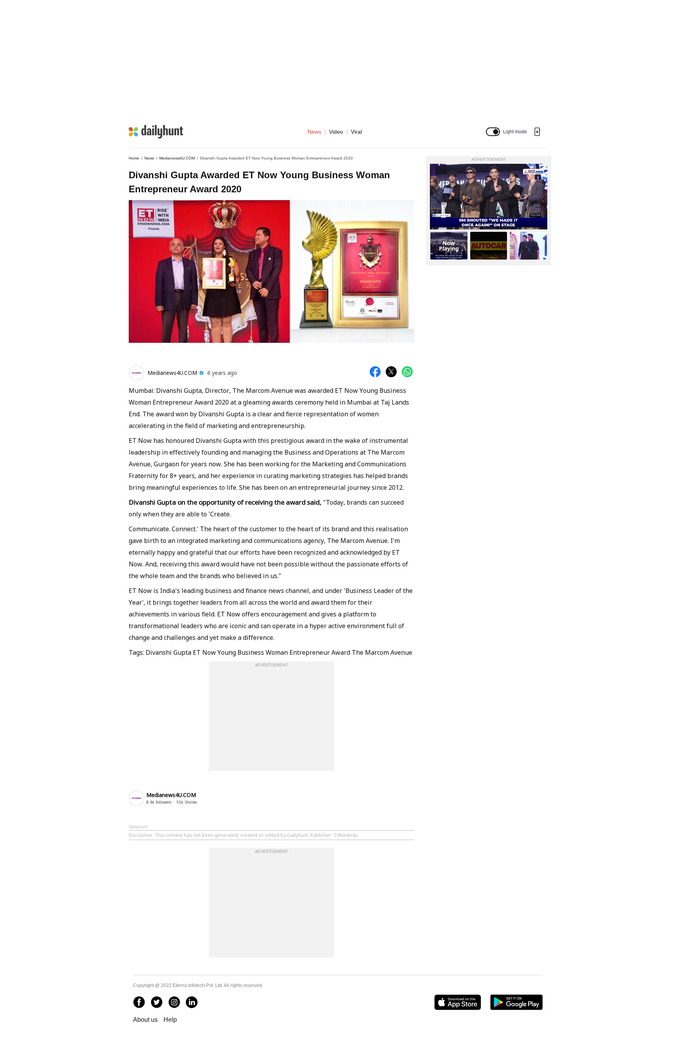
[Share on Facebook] (375, 372)
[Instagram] (174, 1002)
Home (134, 158)
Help (170, 1019)
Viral (356, 132)
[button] (493, 132)
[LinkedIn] (192, 1002)
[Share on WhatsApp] (407, 372)
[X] (156, 1002)
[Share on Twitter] (391, 372)
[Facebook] (139, 1002)
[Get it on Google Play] (516, 1002)
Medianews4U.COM (177, 158)
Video (336, 132)
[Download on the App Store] (457, 1002)
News (314, 132)
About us (145, 1019)
